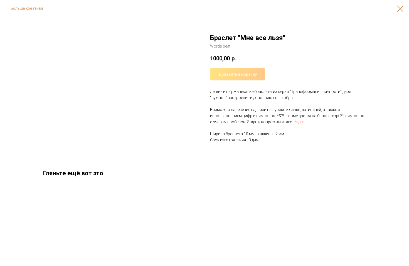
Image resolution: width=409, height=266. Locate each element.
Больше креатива (27, 8)
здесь (301, 122)
